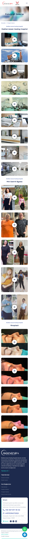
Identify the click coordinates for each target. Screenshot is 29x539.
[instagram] (13, 521)
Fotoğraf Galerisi (11, 23)
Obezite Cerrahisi (5, 477)
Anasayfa (3, 23)
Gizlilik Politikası (5, 536)
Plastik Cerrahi (4, 480)
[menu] (27, 3)
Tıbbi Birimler (4, 487)
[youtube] (16, 521)
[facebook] (11, 521)
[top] (24, 529)
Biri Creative (5, 534)
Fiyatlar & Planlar (5, 489)
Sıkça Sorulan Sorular (6, 494)
